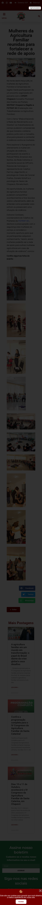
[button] (40, 891)
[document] (21, 452)
